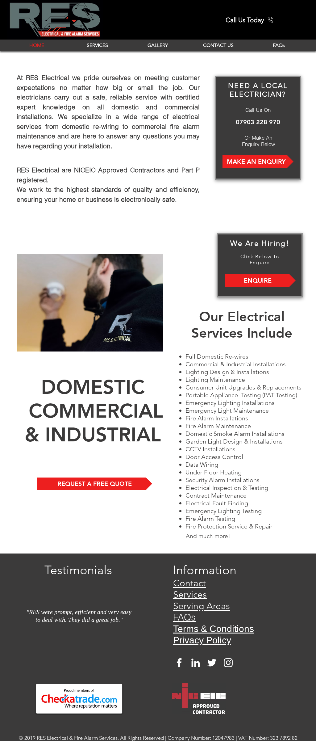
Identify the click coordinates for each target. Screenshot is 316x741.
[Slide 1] (86, 651)
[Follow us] (212, 663)
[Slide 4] (73, 651)
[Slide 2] (65, 651)
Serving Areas (201, 606)
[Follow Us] (179, 663)
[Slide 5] (80, 651)
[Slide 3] (93, 651)
